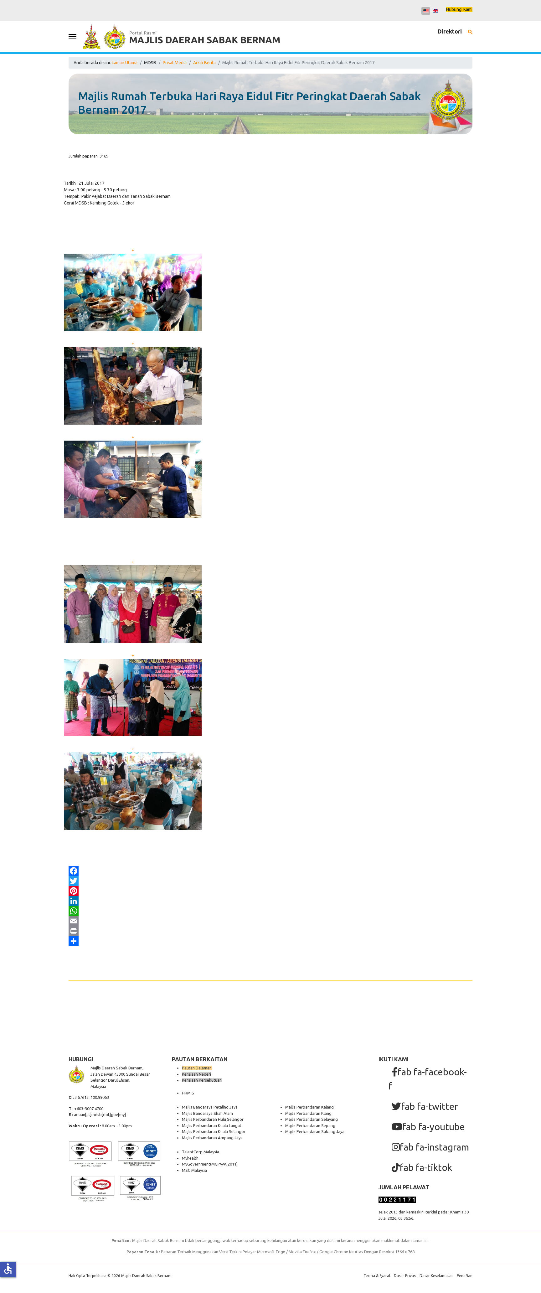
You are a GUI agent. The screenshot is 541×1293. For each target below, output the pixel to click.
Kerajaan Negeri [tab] (196, 1074)
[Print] (270, 931)
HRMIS (188, 1093)
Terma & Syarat (377, 1276)
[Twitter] (270, 881)
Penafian (464, 1276)
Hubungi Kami (459, 9)
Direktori (450, 31)
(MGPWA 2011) (224, 1164)
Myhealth (190, 1158)
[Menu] (72, 36)
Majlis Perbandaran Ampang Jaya (212, 1137)
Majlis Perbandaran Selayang (311, 1119)
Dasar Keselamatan (437, 1276)
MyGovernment (196, 1164)
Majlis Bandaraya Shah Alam (207, 1113)
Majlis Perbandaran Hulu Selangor (213, 1119)
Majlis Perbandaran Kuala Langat (211, 1125)
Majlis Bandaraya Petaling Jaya (210, 1107)
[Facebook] (270, 871)
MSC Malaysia (194, 1170)
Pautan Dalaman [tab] (197, 1068)
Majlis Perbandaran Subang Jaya (314, 1131)
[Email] (270, 921)
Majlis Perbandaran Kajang (309, 1107)
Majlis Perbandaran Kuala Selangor (213, 1131)
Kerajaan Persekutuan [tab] (202, 1080)
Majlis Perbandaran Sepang (310, 1125)
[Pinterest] (270, 891)
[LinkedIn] (270, 901)
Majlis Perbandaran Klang (308, 1113)
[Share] (270, 941)
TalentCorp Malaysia (200, 1152)
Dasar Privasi (405, 1276)
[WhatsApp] (270, 911)
